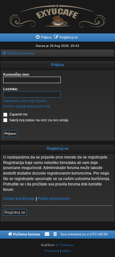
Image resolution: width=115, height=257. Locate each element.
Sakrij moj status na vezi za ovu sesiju (38, 120)
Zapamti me (17, 114)
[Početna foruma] (57, 14)
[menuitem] (43, 37)
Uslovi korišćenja (19, 198)
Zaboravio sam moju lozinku (25, 101)
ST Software (64, 245)
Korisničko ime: (16, 74)
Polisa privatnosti (53, 198)
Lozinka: (10, 89)
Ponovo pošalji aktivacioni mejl (26, 106)
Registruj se (14, 212)
